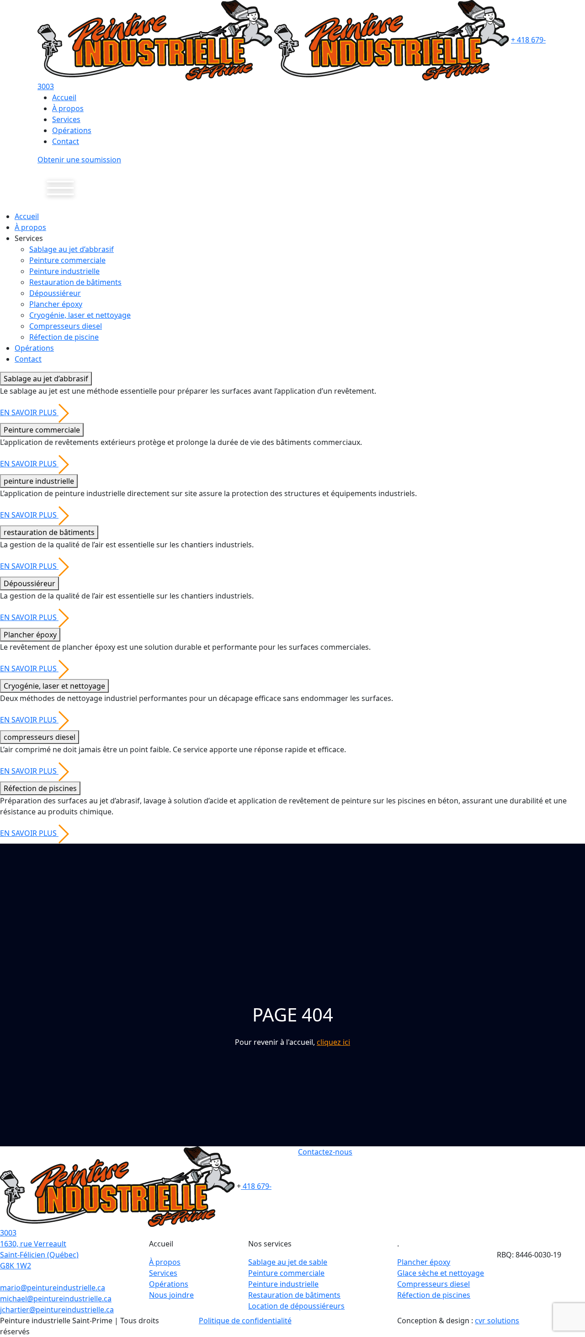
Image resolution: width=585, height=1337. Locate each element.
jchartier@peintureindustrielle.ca (57, 1310)
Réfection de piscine (64, 337)
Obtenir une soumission (79, 160)
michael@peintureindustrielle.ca (56, 1299)
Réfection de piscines (40, 788)
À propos (68, 108)
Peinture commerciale (67, 260)
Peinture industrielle (64, 271)
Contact (65, 141)
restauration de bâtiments (49, 532)
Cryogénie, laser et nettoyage (80, 315)
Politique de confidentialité (245, 1321)
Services (66, 119)
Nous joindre (171, 1295)
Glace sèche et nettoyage (440, 1273)
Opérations (71, 130)
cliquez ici (333, 1042)
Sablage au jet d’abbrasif (71, 249)
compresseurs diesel (39, 737)
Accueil (64, 97)
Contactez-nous (325, 1152)
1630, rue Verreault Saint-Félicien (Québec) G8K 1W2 (39, 1255)
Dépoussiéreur (55, 293)
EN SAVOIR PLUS (29, 412)
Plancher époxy (55, 304)
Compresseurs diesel (65, 326)
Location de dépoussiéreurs (296, 1306)
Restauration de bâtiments (75, 282)
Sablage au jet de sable (287, 1262)
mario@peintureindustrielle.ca (52, 1288)
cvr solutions (497, 1321)
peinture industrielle (39, 481)
